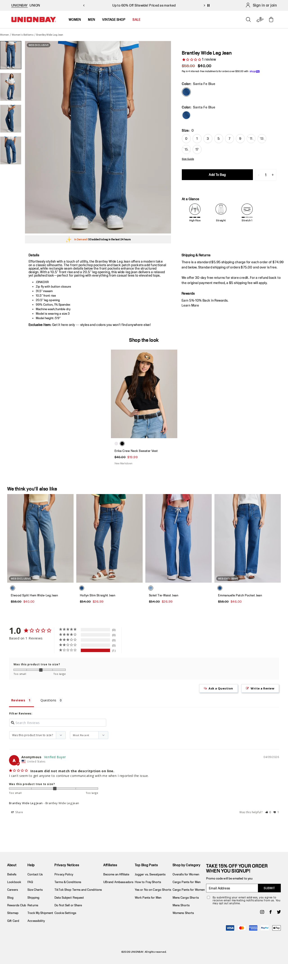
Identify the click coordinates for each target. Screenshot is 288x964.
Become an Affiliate (116, 874)
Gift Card (13, 921)
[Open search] (248, 19)
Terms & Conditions (67, 882)
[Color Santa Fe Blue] (186, 91)
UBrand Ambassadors (118, 882)
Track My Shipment (40, 913)
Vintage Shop (113, 19)
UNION (34, 5)
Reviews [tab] (18, 700)
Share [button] (19, 812)
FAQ (30, 882)
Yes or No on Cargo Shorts (153, 889)
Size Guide (188, 159)
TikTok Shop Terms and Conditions (78, 889)
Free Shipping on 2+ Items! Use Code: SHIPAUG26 (144, 5)
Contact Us (35, 874)
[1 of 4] (10, 55)
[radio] (186, 115)
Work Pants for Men (148, 897)
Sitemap (12, 913)
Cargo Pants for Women (189, 889)
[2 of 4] (10, 87)
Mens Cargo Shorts (186, 897)
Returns (32, 905)
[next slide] (204, 5)
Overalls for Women (186, 874)
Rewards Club (16, 905)
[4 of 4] (10, 150)
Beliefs (11, 874)
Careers (12, 889)
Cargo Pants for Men (186, 882)
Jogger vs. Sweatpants (150, 874)
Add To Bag (217, 174)
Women (4, 34)
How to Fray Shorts (148, 882)
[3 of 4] (10, 119)
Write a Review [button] (262, 688)
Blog (10, 897)
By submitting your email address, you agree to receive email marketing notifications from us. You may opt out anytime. (246, 900)
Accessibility (36, 921)
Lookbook (14, 882)
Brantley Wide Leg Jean (26, 803)
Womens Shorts (183, 913)
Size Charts (35, 889)
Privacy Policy (63, 874)
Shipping (33, 897)
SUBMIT (269, 888)
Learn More (190, 305)
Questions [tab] (48, 700)
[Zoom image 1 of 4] (98, 137)
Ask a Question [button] (221, 688)
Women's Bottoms (23, 34)
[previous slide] (83, 5)
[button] (268, 812)
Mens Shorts (181, 905)
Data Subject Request (69, 897)
